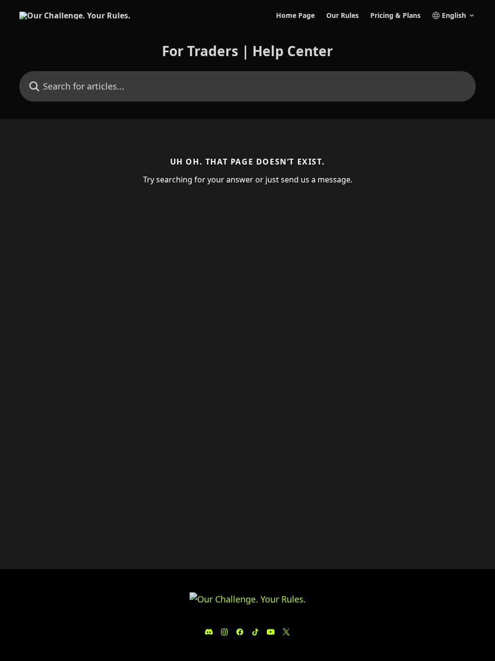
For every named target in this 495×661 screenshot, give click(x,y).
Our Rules (342, 15)
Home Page (295, 15)
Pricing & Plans (395, 15)
